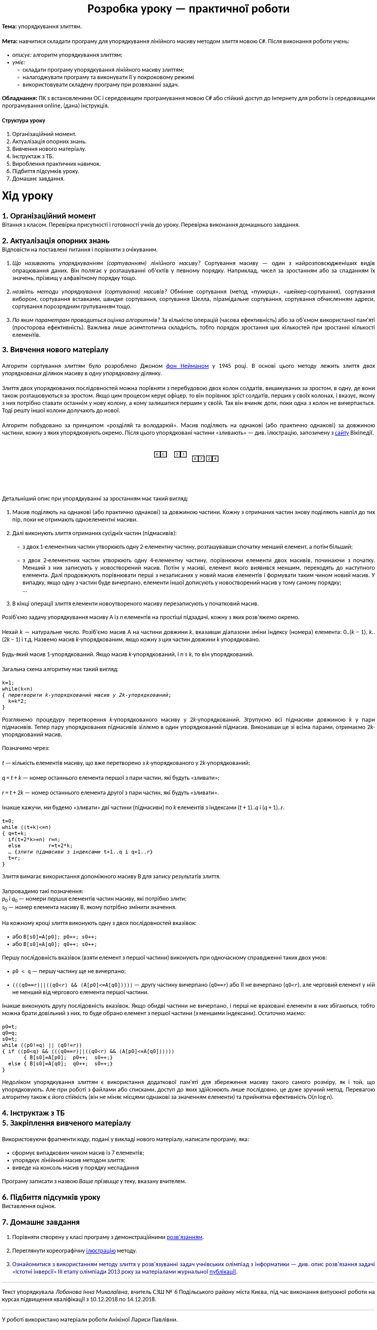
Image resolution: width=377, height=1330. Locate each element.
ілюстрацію (101, 1251)
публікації (223, 1272)
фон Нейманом (187, 366)
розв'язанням (184, 1237)
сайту (342, 433)
